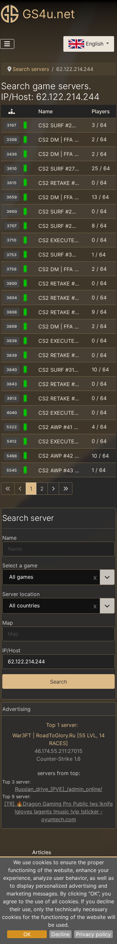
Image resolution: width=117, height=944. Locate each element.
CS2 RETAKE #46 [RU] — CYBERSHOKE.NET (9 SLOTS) (58, 355)
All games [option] (21, 577)
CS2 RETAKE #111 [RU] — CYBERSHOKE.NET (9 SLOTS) (58, 312)
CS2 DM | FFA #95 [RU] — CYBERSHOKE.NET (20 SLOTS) (58, 269)
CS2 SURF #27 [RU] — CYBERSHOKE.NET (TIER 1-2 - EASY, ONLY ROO (58, 168)
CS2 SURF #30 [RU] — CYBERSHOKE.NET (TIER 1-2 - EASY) (58, 254)
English (94, 43)
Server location (21, 594)
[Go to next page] (53, 488)
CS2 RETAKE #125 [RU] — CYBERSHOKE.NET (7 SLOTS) (58, 384)
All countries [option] (24, 605)
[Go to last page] (65, 488)
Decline (60, 934)
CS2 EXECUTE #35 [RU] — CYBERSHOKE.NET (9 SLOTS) (58, 441)
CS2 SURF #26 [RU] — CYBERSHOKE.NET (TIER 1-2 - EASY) (58, 211)
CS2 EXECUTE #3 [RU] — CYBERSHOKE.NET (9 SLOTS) (58, 341)
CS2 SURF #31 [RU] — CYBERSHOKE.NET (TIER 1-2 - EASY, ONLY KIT (58, 370)
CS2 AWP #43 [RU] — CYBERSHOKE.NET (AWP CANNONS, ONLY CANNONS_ (58, 470)
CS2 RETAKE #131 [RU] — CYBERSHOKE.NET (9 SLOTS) (58, 183)
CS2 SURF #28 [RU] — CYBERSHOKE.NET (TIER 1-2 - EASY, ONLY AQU (58, 125)
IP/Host (11, 650)
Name (9, 537)
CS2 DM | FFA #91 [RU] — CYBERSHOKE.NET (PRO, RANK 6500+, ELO (58, 154)
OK (27, 934)
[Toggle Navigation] (7, 44)
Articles (41, 852)
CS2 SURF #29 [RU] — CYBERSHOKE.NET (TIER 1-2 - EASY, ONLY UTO (58, 226)
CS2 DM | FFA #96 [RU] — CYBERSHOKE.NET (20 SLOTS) (58, 326)
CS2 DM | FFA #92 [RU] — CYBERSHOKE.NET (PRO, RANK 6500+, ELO (58, 139)
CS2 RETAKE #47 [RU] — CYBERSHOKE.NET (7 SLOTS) (58, 398)
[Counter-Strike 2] (32, 125)
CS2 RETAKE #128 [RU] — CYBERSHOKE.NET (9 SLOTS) (58, 298)
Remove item (95, 577)
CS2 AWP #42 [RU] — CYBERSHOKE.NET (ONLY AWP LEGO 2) (58, 455)
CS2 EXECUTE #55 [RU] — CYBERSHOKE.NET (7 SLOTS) (58, 240)
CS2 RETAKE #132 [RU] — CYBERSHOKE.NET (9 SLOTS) (58, 283)
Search (58, 681)
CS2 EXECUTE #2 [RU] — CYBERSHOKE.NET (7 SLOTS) (58, 413)
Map (7, 622)
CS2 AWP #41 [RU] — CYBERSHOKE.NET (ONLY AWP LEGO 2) (58, 427)
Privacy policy (93, 934)
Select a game (19, 565)
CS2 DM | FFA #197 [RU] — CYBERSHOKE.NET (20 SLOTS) (58, 197)
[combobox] (58, 577)
